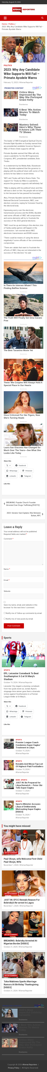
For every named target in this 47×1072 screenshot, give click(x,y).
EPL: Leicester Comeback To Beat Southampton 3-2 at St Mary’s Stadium (21, 676)
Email (7, 580)
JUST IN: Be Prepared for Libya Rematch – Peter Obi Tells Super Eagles (29, 785)
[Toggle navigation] (5, 18)
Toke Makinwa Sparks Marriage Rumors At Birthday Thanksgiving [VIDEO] (21, 984)
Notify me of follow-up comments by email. (24, 613)
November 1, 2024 (11, 865)
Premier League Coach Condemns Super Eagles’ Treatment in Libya (28, 745)
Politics (8, 65)
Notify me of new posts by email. (19, 619)
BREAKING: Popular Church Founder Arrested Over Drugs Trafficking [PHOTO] (22, 503)
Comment (8, 539)
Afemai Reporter (26, 82)
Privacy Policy (13, 1068)
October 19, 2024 (10, 682)
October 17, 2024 (22, 791)
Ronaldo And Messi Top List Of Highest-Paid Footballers (29, 765)
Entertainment (11, 853)
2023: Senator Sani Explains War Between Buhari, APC (24, 514)
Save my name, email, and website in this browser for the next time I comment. (20, 606)
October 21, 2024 (10, 947)
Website (7, 591)
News (18, 780)
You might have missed (17, 825)
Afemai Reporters (29, 1064)
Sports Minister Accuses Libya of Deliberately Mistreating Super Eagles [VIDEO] (28, 808)
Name (7, 569)
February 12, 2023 (11, 82)
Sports (7, 637)
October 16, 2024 (22, 815)
